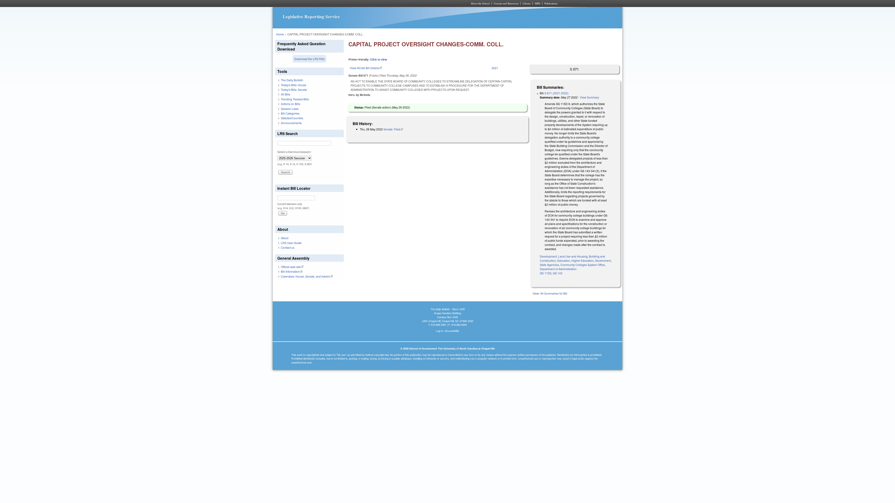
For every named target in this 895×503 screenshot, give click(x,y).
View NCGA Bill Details (366, 68)
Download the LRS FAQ (309, 59)
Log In (439, 331)
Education (563, 260)
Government (603, 260)
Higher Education (582, 260)
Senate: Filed (393, 129)
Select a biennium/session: (294, 152)
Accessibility (452, 331)
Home (280, 34)
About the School (480, 3)
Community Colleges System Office (582, 265)
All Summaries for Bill (553, 293)
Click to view (378, 59)
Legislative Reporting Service (311, 16)
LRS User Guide (291, 243)
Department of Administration (558, 269)
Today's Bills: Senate (294, 90)
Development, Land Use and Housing (564, 256)
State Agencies (549, 265)
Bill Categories (290, 113)
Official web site (292, 267)
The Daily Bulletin (292, 80)
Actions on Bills (290, 104)
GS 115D (545, 273)
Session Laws (290, 109)
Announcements (291, 123)
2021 (495, 68)
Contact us (287, 247)
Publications (551, 3)
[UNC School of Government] (386, 3)
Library (527, 3)
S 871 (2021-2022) (556, 93)
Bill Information (292, 271)
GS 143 (557, 273)
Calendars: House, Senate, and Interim (307, 276)
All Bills (285, 94)
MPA (537, 3)
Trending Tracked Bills (295, 99)
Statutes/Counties (292, 118)
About (284, 238)
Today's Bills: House (293, 85)
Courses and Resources (506, 3)
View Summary (589, 97)
